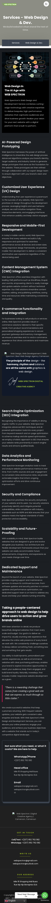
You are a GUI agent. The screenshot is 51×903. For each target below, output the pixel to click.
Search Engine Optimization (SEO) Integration (23, 413)
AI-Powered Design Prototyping (16, 144)
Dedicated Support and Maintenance (19, 569)
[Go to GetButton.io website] (45, 900)
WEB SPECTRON (15, 94)
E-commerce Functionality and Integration (22, 311)
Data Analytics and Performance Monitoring (20, 458)
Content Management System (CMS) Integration (24, 269)
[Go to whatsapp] (44, 895)
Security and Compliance (21, 494)
